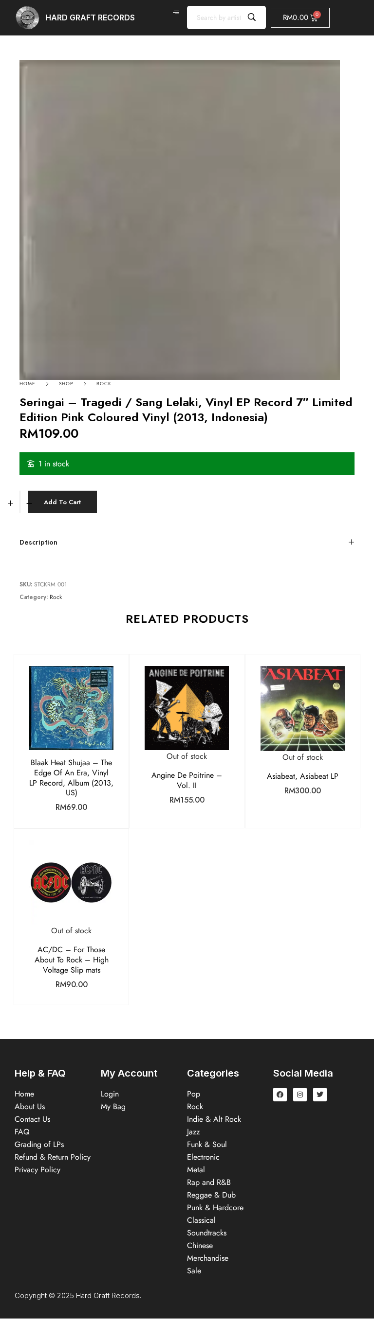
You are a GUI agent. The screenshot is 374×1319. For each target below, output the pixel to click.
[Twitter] (320, 1094)
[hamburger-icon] (176, 12)
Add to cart (62, 502)
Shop (66, 383)
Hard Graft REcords (90, 17)
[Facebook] (280, 1094)
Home (27, 383)
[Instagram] (300, 1094)
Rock (104, 383)
